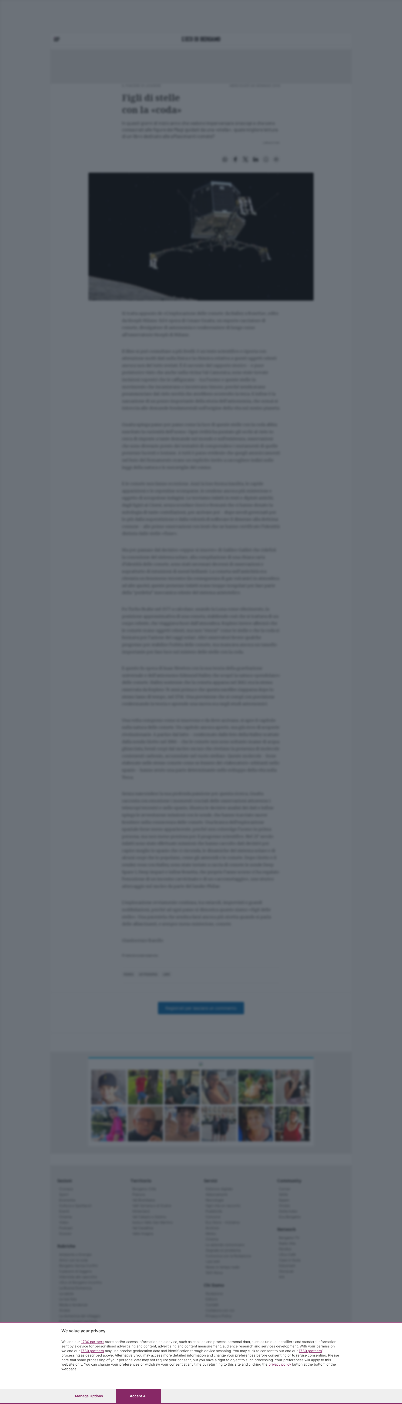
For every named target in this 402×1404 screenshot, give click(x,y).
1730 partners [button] (92, 1342)
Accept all (138, 1396)
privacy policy (279, 1364)
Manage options (89, 1396)
